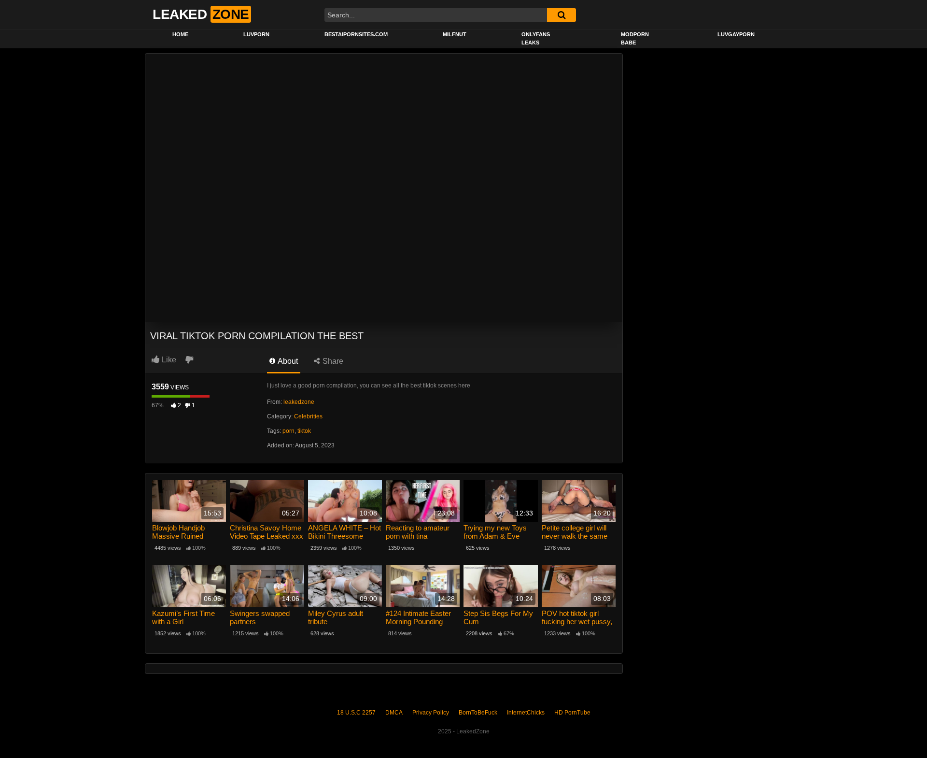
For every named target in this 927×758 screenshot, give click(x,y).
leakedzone (298, 402)
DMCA (394, 712)
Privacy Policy (430, 712)
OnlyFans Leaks (535, 38)
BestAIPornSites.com (356, 34)
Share (332, 361)
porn (288, 431)
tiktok (304, 431)
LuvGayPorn (736, 34)
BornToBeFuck (478, 712)
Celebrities (308, 416)
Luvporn (256, 34)
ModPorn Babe (635, 38)
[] (561, 15)
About (287, 361)
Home (180, 34)
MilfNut (454, 34)
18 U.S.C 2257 (356, 712)
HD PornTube (572, 712)
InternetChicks (526, 712)
